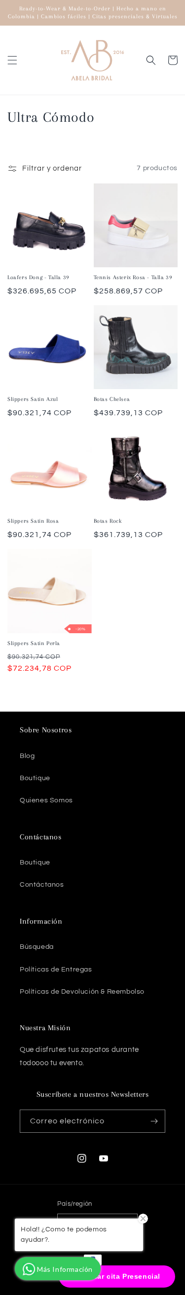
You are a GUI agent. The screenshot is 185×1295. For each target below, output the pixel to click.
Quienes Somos (46, 800)
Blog (27, 756)
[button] (12, 60)
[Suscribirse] (154, 1121)
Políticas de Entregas (56, 969)
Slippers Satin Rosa (33, 521)
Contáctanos (42, 884)
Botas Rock (108, 521)
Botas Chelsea (112, 399)
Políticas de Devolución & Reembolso (82, 991)
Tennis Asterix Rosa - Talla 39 (133, 277)
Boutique (35, 778)
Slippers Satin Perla (33, 643)
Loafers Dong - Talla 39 (38, 277)
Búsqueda (37, 946)
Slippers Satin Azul (32, 399)
